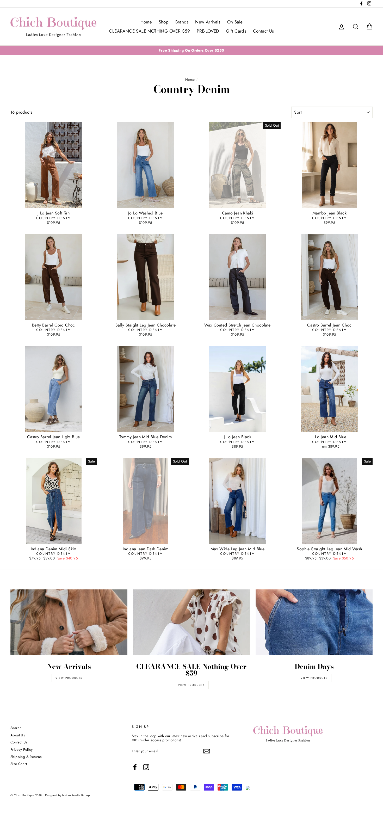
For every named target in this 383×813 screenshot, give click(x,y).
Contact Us (263, 31)
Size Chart (18, 763)
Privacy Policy (21, 749)
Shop (164, 22)
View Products (191, 685)
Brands (182, 22)
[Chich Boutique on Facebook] (135, 767)
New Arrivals (207, 22)
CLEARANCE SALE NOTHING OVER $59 (149, 31)
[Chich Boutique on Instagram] (146, 767)
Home (146, 22)
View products (68, 678)
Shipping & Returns (25, 756)
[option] (191, 50)
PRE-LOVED (208, 31)
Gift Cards (236, 31)
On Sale (235, 22)
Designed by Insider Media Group (67, 795)
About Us (17, 735)
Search (15, 727)
